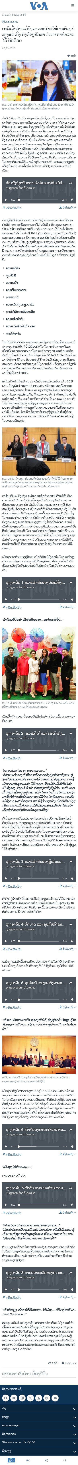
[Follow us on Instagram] (22, 1398)
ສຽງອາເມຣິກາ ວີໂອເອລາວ (22, 188)
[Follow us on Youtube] (13, 1398)
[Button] (71, 56)
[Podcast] (46, 1398)
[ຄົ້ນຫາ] (64, 1460)
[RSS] (38, 1398)
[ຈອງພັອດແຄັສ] (55, 1398)
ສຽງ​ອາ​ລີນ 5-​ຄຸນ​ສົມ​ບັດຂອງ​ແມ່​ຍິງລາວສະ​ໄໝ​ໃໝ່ (40, 983)
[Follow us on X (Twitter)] (30, 1398)
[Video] (27, 1460)
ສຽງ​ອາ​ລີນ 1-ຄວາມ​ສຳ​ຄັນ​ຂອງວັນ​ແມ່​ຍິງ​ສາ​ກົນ (38, 583)
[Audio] (46, 1460)
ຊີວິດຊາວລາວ (10, 22)
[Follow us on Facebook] (5, 1398)
